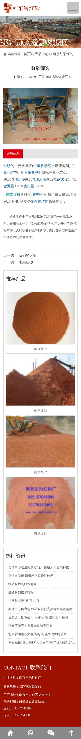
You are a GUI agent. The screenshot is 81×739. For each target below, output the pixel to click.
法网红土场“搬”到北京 (23, 600)
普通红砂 (40, 533)
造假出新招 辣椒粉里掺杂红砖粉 (30, 575)
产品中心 (41, 54)
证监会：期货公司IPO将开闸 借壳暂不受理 (38, 617)
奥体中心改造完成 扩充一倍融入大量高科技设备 (41, 567)
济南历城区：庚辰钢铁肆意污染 (30, 625)
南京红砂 (59, 54)
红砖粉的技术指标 (21, 592)
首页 (27, 54)
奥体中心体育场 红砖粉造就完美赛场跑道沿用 (40, 609)
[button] (35, 44)
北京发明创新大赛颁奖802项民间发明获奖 (37, 634)
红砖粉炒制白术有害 (22, 584)
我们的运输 (28, 255)
